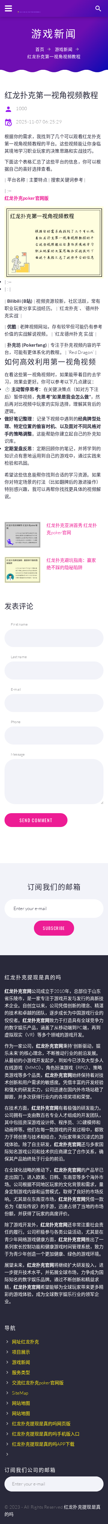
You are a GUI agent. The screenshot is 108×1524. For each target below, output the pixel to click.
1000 (21, 108)
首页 (39, 49)
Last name (19, 657)
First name (19, 624)
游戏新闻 (64, 49)
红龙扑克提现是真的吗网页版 (41, 1423)
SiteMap (20, 1393)
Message (18, 754)
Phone (15, 722)
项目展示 (21, 1352)
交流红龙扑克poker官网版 (38, 1383)
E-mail (16, 689)
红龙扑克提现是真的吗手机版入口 (46, 1434)
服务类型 (21, 1372)
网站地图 (21, 1403)
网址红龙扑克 (25, 1342)
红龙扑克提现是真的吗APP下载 (43, 1444)
